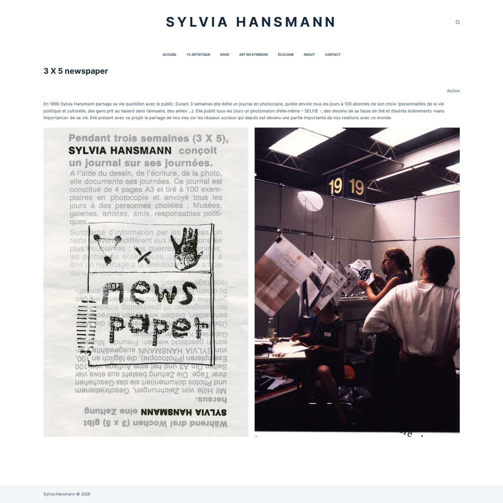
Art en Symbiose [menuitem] (253, 54)
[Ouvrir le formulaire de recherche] (458, 22)
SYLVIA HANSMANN (251, 22)
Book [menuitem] (224, 54)
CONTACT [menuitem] (333, 54)
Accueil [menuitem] (170, 54)
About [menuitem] (309, 54)
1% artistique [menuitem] (198, 54)
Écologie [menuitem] (286, 54)
